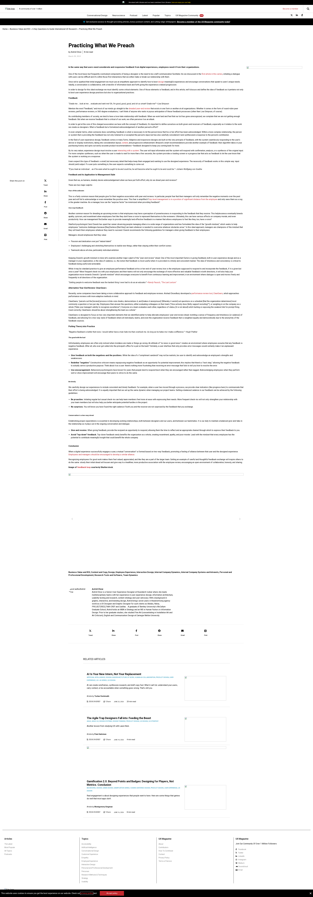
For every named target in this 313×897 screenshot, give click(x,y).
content (125, 143)
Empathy (85, 858)
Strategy (85, 878)
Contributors (163, 847)
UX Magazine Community (187, 15)
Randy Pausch (154, 282)
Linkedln (241, 856)
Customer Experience (90, 854)
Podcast (133, 15)
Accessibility (86, 844)
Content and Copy (99, 572)
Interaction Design (145, 572)
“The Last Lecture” (168, 282)
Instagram (242, 860)
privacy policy (86, 893)
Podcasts (8, 854)
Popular (156, 15)
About (161, 844)
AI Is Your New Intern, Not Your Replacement (114, 674)
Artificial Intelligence (89, 847)
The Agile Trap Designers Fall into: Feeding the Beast (119, 718)
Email (240, 870)
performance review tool (202, 293)
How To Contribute (166, 851)
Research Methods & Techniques (94, 875)
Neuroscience (118, 15)
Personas (85, 871)
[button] (46, 183)
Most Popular (9, 847)
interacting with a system (128, 150)
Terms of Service (165, 861)
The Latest (8, 844)
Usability (85, 882)
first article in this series (212, 74)
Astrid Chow (97, 589)
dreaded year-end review (139, 108)
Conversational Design (97, 15)
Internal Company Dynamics (167, 572)
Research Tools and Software (108, 575)
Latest (145, 15)
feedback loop (84, 467)
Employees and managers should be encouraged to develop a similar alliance (101, 454)
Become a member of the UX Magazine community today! (203, 22)
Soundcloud (243, 866)
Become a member (290, 9)
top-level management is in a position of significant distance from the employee (183, 199)
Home (5, 29)
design (161, 82)
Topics (168, 15)
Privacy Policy (164, 858)
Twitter (240, 853)
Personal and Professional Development (97, 868)
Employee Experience (126, 572)
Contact (162, 854)
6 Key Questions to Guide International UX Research (55, 29)
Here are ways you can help (181, 2)
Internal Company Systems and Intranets (200, 572)
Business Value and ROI (20, 29)
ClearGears (218, 293)
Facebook (242, 849)
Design (111, 572)
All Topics (8, 851)
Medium (241, 863)
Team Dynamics (130, 575)
